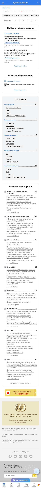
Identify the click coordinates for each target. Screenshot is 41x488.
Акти (7, 172)
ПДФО (8, 113)
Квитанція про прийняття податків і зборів (19, 209)
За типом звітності (11, 135)
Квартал (9, 159)
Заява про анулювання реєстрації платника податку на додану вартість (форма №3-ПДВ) (20, 317)
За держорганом (10, 120)
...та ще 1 (12, 355)
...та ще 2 (12, 162)
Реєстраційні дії (12, 309)
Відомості (9, 174)
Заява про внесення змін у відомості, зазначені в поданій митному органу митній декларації (20, 348)
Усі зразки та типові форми (20, 383)
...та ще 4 (14, 146)
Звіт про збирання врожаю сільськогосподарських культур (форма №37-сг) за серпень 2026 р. (20, 38)
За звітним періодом (11, 150)
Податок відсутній (10, 45)
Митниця (10, 330)
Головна (11, 486)
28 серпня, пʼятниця (12, 81)
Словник (7, 21)
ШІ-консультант (22, 480)
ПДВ (7, 110)
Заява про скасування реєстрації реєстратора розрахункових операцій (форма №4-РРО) (20, 282)
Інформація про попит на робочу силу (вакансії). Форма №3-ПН (20, 220)
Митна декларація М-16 (15, 353)
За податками (9, 104)
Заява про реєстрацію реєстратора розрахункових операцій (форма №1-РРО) (21, 277)
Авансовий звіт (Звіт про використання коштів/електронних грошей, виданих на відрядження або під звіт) (21, 271)
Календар (4, 486)
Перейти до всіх (20, 66)
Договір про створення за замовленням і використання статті (21, 298)
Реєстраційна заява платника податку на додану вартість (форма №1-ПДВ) (21, 312)
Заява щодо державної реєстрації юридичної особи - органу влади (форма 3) (22, 323)
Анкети (8, 169)
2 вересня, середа (11, 33)
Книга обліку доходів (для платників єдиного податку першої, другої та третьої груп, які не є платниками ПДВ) (21, 197)
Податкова (10, 123)
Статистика (20, 45)
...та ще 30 (12, 326)
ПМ (32, 15)
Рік (7, 154)
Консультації (26, 486)
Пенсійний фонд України (15, 128)
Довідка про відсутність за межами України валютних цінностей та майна (20, 371)
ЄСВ (17, 15)
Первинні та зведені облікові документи (17, 192)
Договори (10, 291)
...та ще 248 (13, 212)
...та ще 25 (12, 286)
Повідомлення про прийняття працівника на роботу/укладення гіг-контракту (21, 232)
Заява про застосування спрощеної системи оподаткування (19, 375)
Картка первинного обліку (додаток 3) (20, 260)
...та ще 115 (13, 305)
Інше (8, 359)
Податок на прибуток (13, 108)
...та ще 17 (15, 116)
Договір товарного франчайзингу (18, 302)
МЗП (5, 15)
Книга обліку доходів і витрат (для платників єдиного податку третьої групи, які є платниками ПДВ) (21, 203)
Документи (33, 486)
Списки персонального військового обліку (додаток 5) (19, 243)
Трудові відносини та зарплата (18, 216)
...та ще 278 (13, 236)
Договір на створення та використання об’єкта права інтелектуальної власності (21, 294)
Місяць (6, 47)
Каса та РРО (11, 267)
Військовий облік (13, 240)
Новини (18, 486)
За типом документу (11, 166)
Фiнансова (10, 141)
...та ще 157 (13, 379)
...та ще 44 (15, 177)
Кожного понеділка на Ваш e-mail (15, 472)
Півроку (9, 156)
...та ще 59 (12, 263)
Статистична (29, 45)
